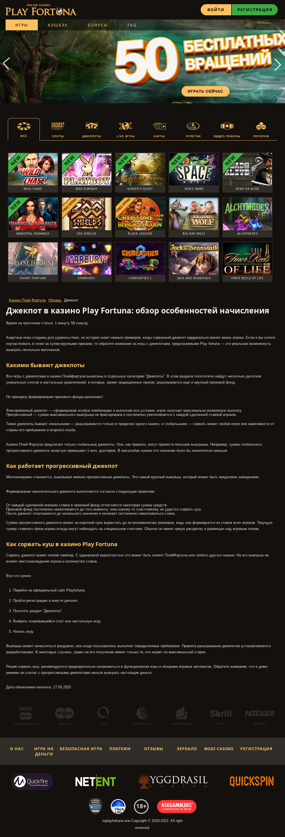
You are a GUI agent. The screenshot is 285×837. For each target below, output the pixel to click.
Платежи (120, 748)
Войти (216, 9)
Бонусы (98, 25)
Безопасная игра (81, 748)
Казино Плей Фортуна (27, 300)
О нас (17, 748)
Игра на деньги (44, 751)
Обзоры (54, 300)
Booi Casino (219, 748)
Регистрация (254, 9)
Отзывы (153, 748)
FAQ (132, 25)
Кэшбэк (58, 25)
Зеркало (187, 748)
